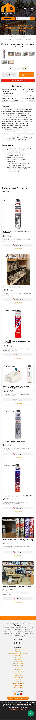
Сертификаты (18, 686)
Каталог (14, 34)
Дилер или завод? (18, 688)
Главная (6, 34)
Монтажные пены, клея (18, 37)
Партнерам (18, 657)
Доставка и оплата (18, 665)
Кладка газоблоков (18, 677)
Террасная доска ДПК (9, 618)
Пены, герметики (24, 34)
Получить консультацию (18, 698)
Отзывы (18, 669)
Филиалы (18, 659)
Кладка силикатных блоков (18, 653)
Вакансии (18, 673)
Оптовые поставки (18, 684)
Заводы (18, 682)
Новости (18, 651)
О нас (18, 667)
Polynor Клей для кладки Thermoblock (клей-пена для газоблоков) (18, 28)
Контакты (18, 680)
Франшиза (18, 655)
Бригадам (18, 675)
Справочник (18, 661)
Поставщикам (18, 663)
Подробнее (18, 249)
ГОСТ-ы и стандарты (18, 671)
